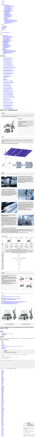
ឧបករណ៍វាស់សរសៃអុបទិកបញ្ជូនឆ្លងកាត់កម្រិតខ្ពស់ (9, 21)
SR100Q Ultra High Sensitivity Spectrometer (9, 67)
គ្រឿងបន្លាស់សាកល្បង (6, 13)
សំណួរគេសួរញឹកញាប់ (4, 27)
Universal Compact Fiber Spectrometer (8, 19)
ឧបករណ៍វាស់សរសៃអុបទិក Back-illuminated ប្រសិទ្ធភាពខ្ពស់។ (10, 20)
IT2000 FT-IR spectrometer (7, 99)
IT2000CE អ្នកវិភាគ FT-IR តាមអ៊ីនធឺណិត (8, 82)
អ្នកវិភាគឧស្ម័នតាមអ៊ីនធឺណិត (7, 12)
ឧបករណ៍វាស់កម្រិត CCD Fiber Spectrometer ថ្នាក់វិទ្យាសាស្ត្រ (9, 51)
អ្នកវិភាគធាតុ (4, 48)
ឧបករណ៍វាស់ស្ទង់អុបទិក (4, 49)
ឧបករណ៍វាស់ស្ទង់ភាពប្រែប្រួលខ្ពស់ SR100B (8, 73)
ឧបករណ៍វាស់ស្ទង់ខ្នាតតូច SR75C (7, 76)
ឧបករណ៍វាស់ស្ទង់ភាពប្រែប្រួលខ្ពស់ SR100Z (8, 70)
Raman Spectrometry (10, 346)
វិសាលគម (7, 346)
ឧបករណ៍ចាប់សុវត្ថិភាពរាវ (7, 17)
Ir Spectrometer (21, 346)
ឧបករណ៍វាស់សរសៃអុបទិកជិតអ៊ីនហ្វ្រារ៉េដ (8, 22)
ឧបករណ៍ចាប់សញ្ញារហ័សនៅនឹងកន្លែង (7, 14)
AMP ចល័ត (3, 345)
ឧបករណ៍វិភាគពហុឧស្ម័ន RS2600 (7, 85)
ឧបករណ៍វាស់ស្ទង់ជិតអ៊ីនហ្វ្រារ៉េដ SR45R (8, 108)
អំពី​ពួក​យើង (3, 28)
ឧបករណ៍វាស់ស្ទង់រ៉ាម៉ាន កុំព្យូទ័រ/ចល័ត (8, 9)
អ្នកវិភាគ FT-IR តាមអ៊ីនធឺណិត (6, 39)
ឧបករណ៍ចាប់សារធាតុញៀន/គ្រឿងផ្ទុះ (8, 16)
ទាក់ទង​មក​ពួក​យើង (4, 29)
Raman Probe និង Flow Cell (7, 7)
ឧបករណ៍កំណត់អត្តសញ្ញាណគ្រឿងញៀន (7, 45)
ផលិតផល (3, 4)
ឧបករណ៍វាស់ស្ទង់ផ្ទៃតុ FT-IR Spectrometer (8, 10)
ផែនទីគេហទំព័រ (3, 344)
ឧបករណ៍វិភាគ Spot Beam (7, 23)
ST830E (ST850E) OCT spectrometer (8, 102)
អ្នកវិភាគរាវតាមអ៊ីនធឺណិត (5, 42)
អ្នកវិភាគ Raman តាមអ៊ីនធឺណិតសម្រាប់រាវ (6, 32)
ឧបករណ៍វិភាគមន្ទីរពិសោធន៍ (4, 35)
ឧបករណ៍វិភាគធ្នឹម (5, 53)
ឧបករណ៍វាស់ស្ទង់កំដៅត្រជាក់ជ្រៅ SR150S (8, 105)
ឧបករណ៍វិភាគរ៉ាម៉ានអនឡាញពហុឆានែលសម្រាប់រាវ (9, 6)
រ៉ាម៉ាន (18, 346)
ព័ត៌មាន (2, 24)
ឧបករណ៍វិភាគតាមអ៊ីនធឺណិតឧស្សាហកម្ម (7, 11)
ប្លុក (3, 25)
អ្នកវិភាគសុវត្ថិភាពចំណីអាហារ (6, 46)
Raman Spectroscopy (15, 346)
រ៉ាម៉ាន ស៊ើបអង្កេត (5, 79)
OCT (2, 54)
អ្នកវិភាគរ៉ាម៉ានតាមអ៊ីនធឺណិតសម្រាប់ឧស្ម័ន (7, 38)
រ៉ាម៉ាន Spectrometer (4, 346)
